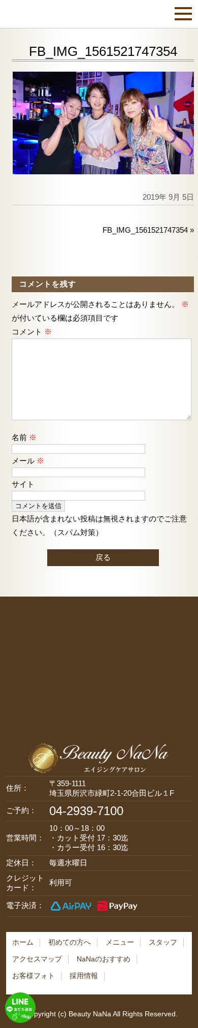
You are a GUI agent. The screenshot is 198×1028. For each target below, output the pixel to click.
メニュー (120, 942)
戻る (103, 557)
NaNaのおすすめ (103, 959)
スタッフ (163, 942)
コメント (32, 331)
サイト (23, 484)
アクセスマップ (37, 959)
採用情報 (84, 976)
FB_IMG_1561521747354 (145, 230)
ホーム (23, 942)
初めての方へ (69, 942)
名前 (24, 437)
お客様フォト (33, 976)
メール (28, 460)
